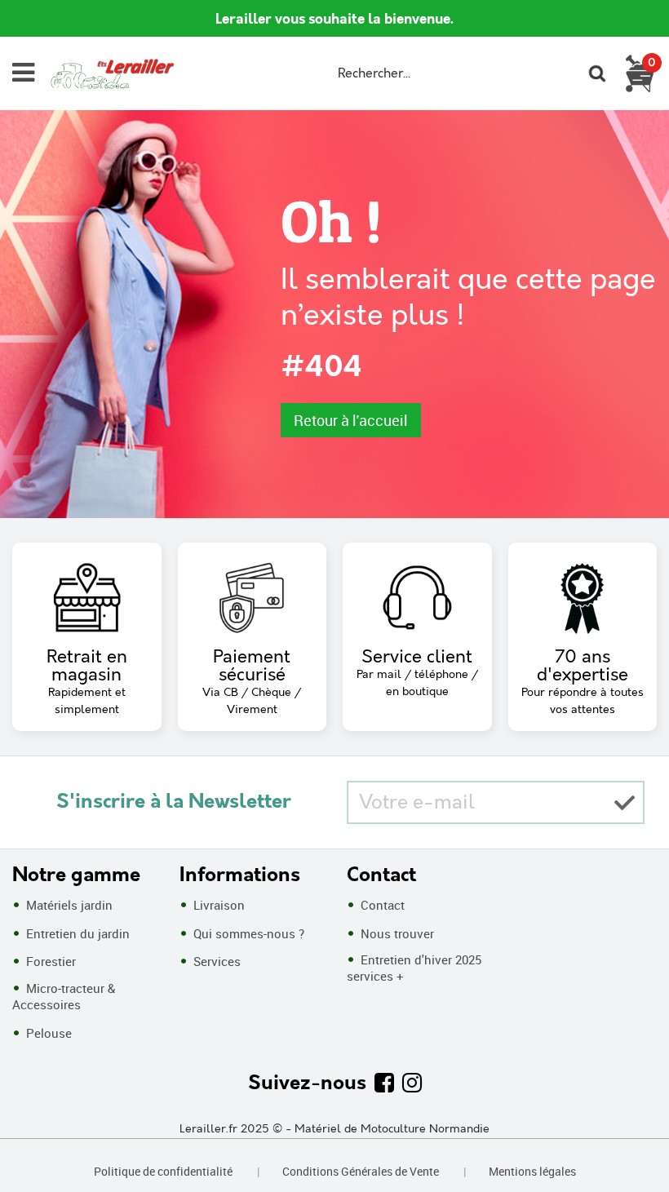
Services (215, 961)
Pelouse (47, 1033)
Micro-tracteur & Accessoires (63, 996)
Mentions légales (532, 1171)
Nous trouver (395, 933)
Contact (381, 905)
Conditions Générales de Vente (360, 1171)
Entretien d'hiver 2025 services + (414, 967)
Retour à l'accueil (351, 420)
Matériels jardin (68, 905)
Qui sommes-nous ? (247, 933)
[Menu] (23, 73)
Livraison (217, 905)
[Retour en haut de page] (636, 1143)
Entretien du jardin (76, 933)
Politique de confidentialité (163, 1171)
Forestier (49, 961)
